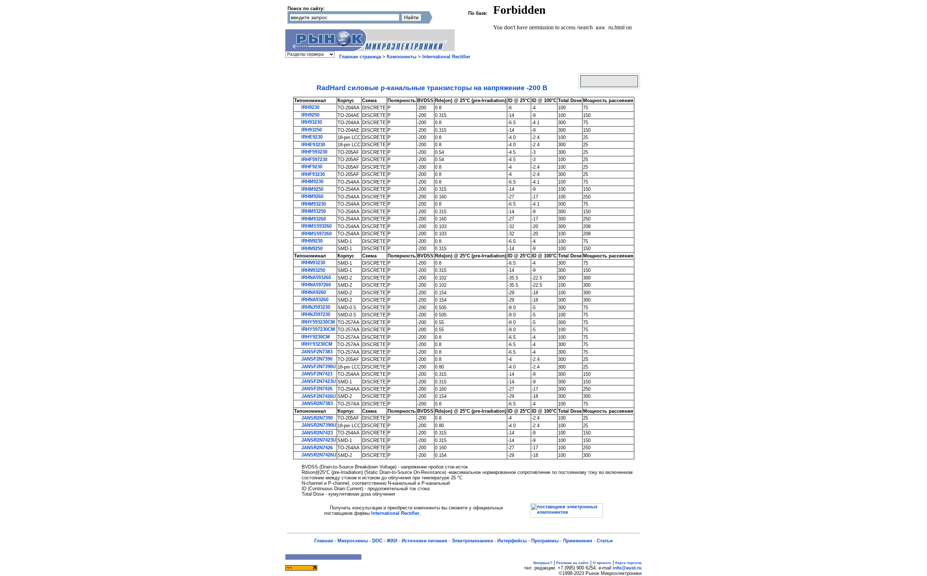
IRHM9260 (311, 196)
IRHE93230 (312, 144)
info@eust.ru (627, 568)
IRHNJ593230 (315, 307)
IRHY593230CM (317, 322)
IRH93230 (311, 122)
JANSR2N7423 (316, 433)
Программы (545, 540)
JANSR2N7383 (316, 403)
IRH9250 (309, 115)
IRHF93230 (312, 174)
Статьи (605, 540)
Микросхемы (352, 540)
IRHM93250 (313, 211)
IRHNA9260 (313, 292)
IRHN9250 (311, 248)
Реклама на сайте (572, 563)
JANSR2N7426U (318, 455)
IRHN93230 (312, 262)
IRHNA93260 (314, 299)
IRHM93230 (313, 204)
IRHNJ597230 (315, 314)
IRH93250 (311, 130)
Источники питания (424, 540)
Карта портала (628, 563)
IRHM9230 (311, 181)
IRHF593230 (313, 152)
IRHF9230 (311, 166)
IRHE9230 (311, 137)
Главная (323, 540)
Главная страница (360, 56)
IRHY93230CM (316, 344)
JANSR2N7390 (316, 418)
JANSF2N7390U (318, 366)
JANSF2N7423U (318, 381)
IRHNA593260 (315, 277)
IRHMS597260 (316, 233)
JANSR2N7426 (316, 447)
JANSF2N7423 (316, 374)
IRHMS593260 (316, 226)
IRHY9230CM (315, 337)
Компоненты (401, 56)
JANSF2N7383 (316, 351)
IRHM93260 (313, 219)
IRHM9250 (311, 189)
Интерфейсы (512, 540)
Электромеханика (472, 540)
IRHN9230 (311, 241)
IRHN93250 (312, 270)
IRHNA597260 (315, 284)
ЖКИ (392, 540)
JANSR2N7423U (318, 440)
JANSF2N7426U (318, 396)
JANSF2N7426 (316, 388)
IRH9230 (309, 107)
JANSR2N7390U (318, 425)
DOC (377, 540)
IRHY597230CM (317, 329)
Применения (577, 540)
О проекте (602, 563)
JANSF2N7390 (316, 359)
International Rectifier (446, 56)
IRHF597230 (313, 159)
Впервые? (542, 563)
